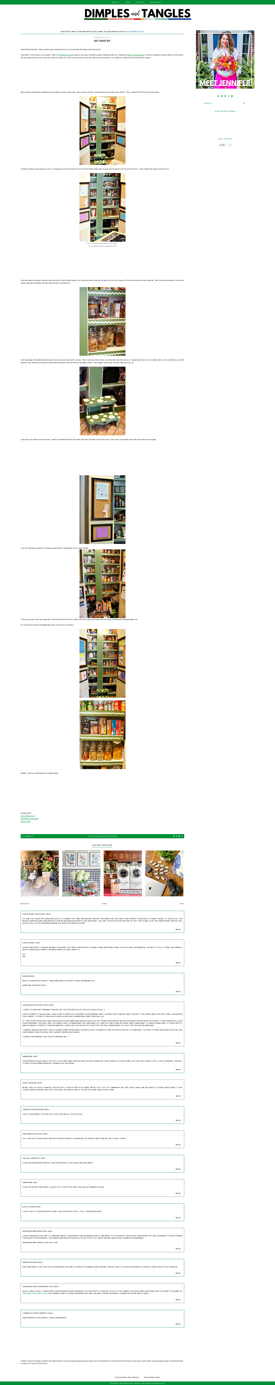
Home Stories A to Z (28, 816)
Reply (178, 929)
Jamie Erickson (29, 1262)
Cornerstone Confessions (30, 818)
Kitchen (94, 836)
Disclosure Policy (133, 31)
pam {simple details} (32, 1134)
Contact (140, 2)
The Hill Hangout (31, 1158)
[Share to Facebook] (173, 836)
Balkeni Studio (158, 1383)
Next (182, 903)
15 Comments (27, 836)
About (115, 2)
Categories (155, 2)
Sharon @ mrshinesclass (34, 1231)
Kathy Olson (28, 1207)
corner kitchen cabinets (34, 1313)
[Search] (244, 103)
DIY (89, 836)
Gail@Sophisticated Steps (35, 1005)
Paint (114, 836)
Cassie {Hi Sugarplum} (33, 1109)
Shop (128, 2)
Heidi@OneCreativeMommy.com (37, 1286)
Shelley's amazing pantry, (135, 55)
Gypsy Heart (28, 943)
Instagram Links (152, 1377)
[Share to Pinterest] (181, 836)
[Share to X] (176, 836)
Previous (25, 903)
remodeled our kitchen (66, 55)
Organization (105, 836)
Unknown (27, 1056)
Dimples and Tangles (132, 1383)
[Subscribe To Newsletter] (179, 836)
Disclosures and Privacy (127, 1377)
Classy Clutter (26, 821)
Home (104, 903)
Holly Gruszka (29, 1083)
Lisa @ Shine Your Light (33, 914)
